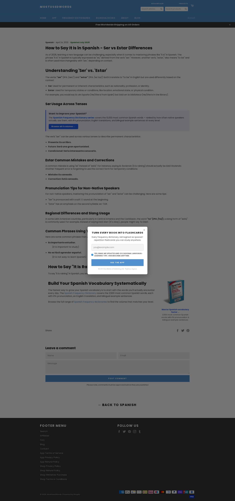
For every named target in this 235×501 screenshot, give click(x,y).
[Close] (144, 230)
